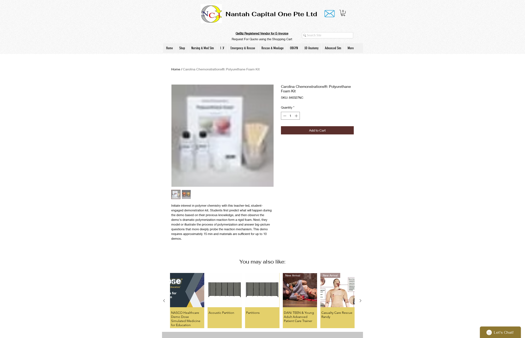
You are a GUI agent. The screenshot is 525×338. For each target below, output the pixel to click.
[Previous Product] (164, 300)
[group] (262, 300)
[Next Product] (360, 300)
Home (175, 69)
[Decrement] (284, 116)
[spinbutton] (290, 116)
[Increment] (296, 116)
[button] (343, 13)
